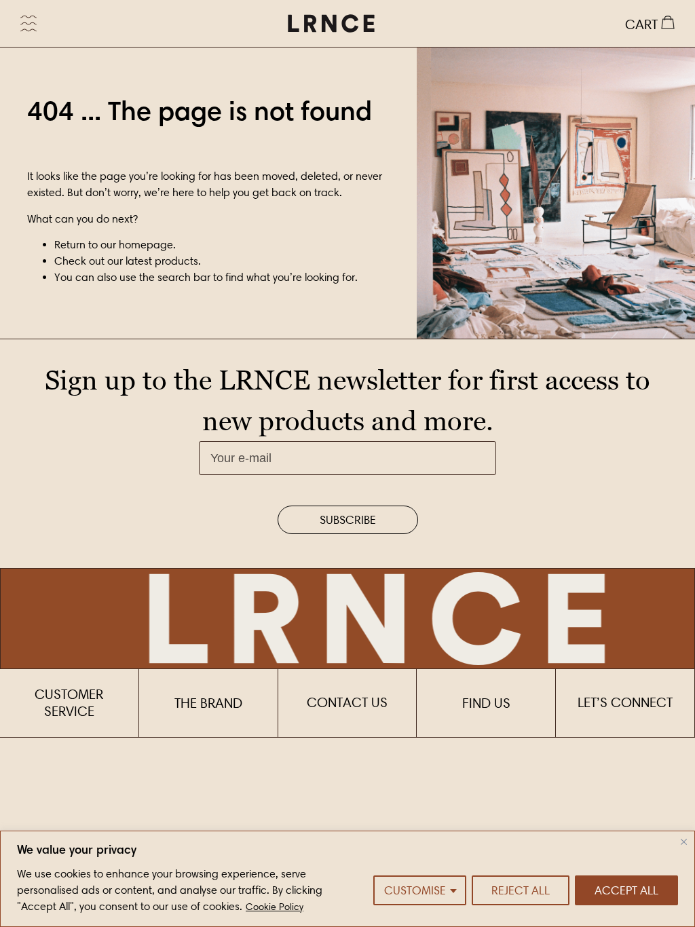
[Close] (684, 842)
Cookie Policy (274, 907)
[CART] (650, 23)
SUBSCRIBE (348, 520)
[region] (347, 879)
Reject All (520, 890)
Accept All (626, 890)
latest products (162, 260)
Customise (415, 890)
